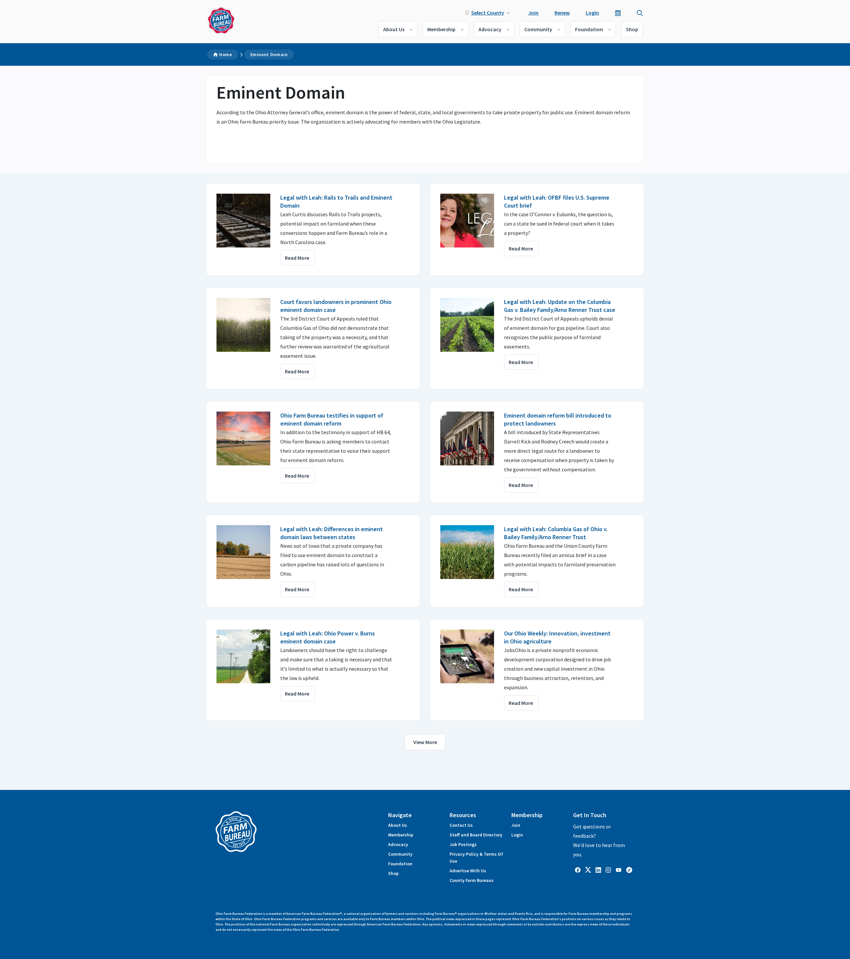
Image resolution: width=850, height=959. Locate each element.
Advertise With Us (468, 871)
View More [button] (425, 742)
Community (538, 29)
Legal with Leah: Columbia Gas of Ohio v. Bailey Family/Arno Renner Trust (556, 533)
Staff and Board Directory (476, 835)
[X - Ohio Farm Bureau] (588, 869)
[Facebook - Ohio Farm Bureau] (578, 869)
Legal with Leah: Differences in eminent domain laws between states (331, 533)
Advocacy (489, 29)
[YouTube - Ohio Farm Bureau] (618, 869)
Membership (441, 29)
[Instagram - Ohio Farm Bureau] (608, 869)
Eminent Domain (269, 54)
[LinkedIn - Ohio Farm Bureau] (598, 869)
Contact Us (461, 825)
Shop (632, 29)
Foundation (589, 29)
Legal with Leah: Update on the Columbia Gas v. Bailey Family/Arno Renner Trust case (559, 306)
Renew (562, 12)
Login (592, 12)
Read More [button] (297, 257)
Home (225, 54)
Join (533, 12)
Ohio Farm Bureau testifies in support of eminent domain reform (331, 419)
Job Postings (463, 844)
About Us (393, 29)
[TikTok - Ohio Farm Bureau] (629, 869)
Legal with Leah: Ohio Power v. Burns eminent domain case (327, 637)
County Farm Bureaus (472, 880)
